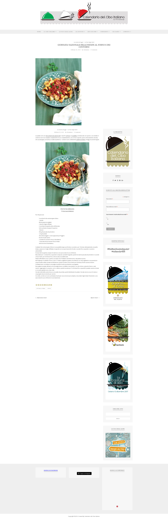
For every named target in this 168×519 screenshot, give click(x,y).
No (108, 224)
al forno (68, 136)
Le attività (80, 31)
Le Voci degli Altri (66, 31)
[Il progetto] (118, 151)
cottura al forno (40, 288)
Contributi (104, 31)
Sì (107, 219)
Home (39, 31)
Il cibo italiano (49, 31)
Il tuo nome (109, 199)
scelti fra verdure (80, 139)
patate (49, 288)
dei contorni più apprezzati (53, 136)
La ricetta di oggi (78, 42)
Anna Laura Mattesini (68, 211)
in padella (74, 136)
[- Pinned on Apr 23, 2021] (108, 476)
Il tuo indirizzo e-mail (112, 207)
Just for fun (92, 31)
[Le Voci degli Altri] (118, 445)
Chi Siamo (115, 31)
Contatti (126, 31)
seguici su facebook (51, 470)
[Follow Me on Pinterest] (117, 506)
